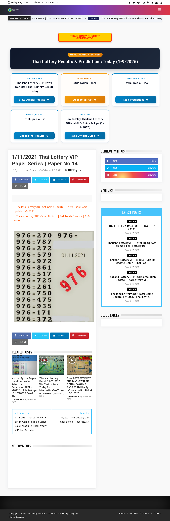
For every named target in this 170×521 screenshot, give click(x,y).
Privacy (145, 513)
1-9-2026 (74, 18)
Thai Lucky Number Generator (85, 37)
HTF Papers (74, 170)
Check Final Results (32, 135)
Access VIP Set (83, 99)
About (37, 2)
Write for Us (51, 2)
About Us (133, 513)
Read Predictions (133, 99)
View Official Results (32, 99)
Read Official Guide (83, 135)
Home (122, 513)
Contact (157, 513)
